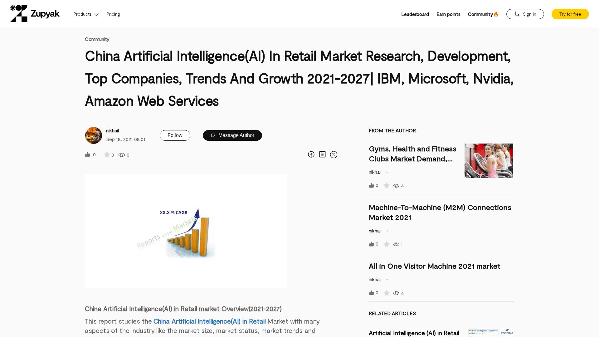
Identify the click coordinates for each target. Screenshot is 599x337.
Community (97, 39)
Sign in (529, 14)
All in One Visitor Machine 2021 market (434, 265)
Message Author (235, 135)
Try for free (570, 14)
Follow (175, 135)
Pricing (113, 14)
